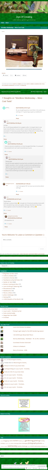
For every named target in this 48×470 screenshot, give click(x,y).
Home (2, 22)
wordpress (43, 446)
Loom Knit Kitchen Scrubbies (22, 327)
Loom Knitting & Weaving (11, 286)
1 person (21, 115)
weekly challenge (22, 446)
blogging (6, 440)
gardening (29, 440)
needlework (7, 443)
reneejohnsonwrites (13, 216)
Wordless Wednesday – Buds (39, 91)
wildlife (29, 446)
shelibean (2, 446)
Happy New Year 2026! (10, 315)
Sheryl (6, 365)
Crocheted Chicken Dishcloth (22, 342)
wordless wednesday (9, 85)
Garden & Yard (7, 282)
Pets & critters (7, 293)
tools (43, 83)
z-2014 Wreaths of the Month (12, 299)
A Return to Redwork (19, 346)
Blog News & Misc (8, 273)
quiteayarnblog (9, 369)
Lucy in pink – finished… (23, 369)
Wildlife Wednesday (35, 446)
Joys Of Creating (24, 17)
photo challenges (8, 295)
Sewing (5, 297)
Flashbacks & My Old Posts (11, 280)
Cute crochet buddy (9, 313)
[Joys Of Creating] (24, 13)
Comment (42, 248)
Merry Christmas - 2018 (20, 350)
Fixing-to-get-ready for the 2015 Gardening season (28, 331)
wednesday (12, 446)
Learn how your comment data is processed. (32, 254)
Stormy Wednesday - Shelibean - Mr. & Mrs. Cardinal (29, 338)
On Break (6, 317)
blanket (2, 440)
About (7, 22)
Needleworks (7, 290)
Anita (5, 372)
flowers (20, 440)
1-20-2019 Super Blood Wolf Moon (23, 335)
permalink (23, 85)
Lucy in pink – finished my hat (12, 311)
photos (39, 443)
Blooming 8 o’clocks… (15, 359)
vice (3, 85)
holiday (43, 440)
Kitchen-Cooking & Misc (10, 284)
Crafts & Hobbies (17, 83)
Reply (17, 118)
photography (32, 443)
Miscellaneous (7, 288)
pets (9, 443)
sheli (43, 443)
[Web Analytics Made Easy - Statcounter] (2, 456)
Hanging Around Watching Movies (10, 91)
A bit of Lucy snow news (10, 309)
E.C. (4, 31)
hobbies (32, 83)
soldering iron (37, 83)
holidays (3, 443)
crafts (28, 83)
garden (23, 440)
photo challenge (14, 443)
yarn (46, 446)
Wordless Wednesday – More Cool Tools (12, 27)
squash (5, 446)
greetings (37, 441)
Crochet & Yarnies (8, 278)
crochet (15, 441)
